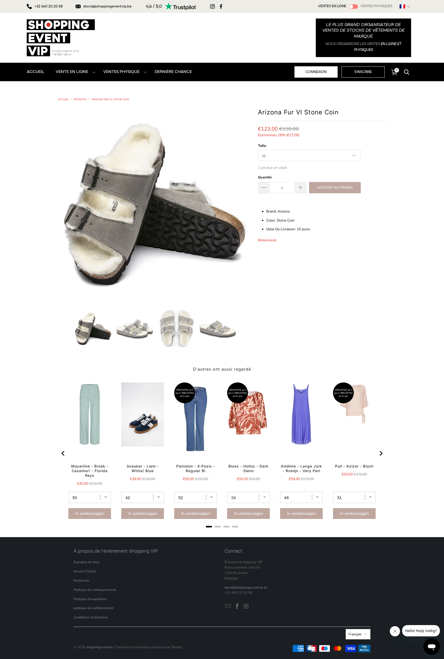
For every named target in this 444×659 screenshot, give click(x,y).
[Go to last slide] (63, 453)
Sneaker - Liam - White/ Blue (143, 468)
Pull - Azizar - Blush (354, 466)
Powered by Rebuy (222, 533)
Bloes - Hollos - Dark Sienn (248, 468)
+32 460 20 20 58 (48, 6)
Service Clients (84, 571)
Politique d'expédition (89, 599)
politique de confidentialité (93, 608)
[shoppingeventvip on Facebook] (237, 606)
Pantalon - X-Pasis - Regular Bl (195, 468)
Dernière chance (173, 72)
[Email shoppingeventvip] (228, 606)
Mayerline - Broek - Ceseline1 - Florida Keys (89, 471)
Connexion (316, 72)
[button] (405, 6)
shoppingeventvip (99, 647)
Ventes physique (121, 72)
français (355, 634)
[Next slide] (381, 453)
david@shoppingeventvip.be (107, 6)
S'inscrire (363, 72)
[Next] (249, 204)
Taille (262, 145)
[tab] (209, 526)
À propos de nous (86, 562)
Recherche (81, 580)
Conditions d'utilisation (90, 617)
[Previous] (62, 204)
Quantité (265, 177)
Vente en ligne (72, 72)
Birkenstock (267, 240)
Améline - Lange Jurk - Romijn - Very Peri (301, 468)
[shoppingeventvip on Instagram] (246, 606)
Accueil (35, 72)
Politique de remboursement (94, 590)
